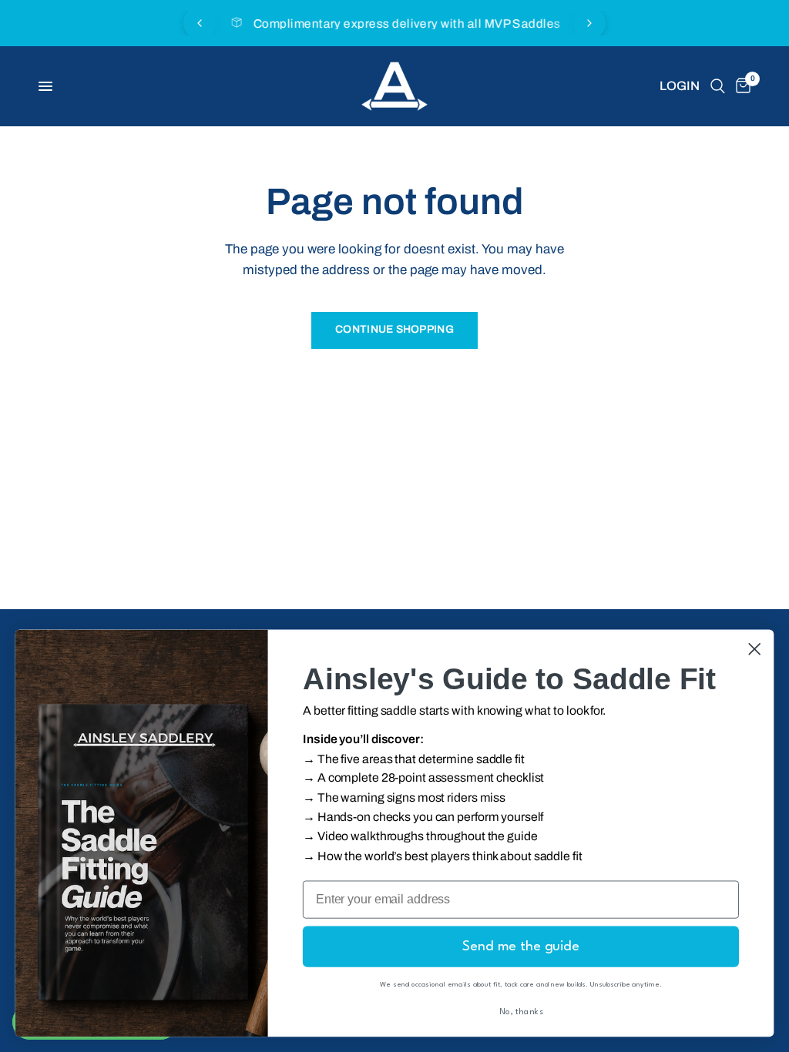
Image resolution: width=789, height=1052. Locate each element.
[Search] (717, 86)
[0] (740, 86)
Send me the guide (520, 947)
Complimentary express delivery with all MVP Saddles (407, 23)
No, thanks (521, 1012)
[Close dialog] (754, 649)
